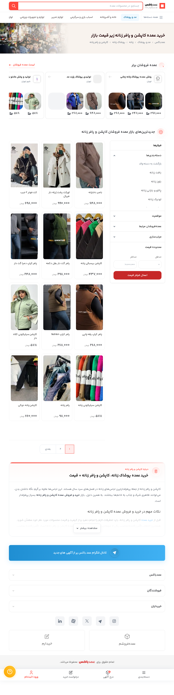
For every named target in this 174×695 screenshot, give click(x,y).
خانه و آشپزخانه (108, 17)
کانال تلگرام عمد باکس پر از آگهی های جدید (80, 553)
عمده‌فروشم (127, 643)
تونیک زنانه (154, 199)
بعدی (48, 449)
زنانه (131, 42)
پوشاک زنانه (118, 42)
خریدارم (47, 643)
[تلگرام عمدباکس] (100, 621)
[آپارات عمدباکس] (73, 621)
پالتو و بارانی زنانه (151, 190)
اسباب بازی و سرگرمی (81, 17)
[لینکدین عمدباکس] (60, 621)
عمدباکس (160, 42)
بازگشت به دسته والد (150, 164)
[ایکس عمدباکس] (87, 621)
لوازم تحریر (57, 17)
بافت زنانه (155, 173)
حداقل (158, 257)
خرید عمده (147, 520)
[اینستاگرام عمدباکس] (114, 621)
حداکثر (133, 257)
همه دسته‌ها (151, 17)
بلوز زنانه (156, 181)
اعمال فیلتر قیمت (137, 275)
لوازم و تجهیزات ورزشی (32, 17)
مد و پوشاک (130, 17)
